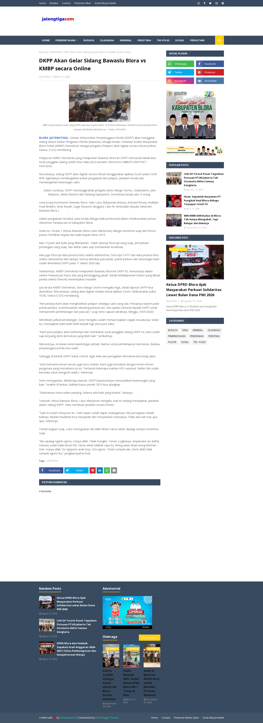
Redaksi (54, 3)
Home (42, 3)
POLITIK (172, 342)
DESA (185, 330)
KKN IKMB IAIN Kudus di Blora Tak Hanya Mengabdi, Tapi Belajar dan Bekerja (202, 219)
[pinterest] (222, 3)
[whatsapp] (199, 3)
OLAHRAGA (214, 330)
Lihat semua (149, 637)
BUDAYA (173, 330)
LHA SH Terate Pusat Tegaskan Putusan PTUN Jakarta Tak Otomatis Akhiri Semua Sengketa (204, 179)
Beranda (44, 52)
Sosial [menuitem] (179, 40)
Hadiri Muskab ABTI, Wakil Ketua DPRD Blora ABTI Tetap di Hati (131, 683)
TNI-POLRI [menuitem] (163, 40)
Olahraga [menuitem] (107, 40)
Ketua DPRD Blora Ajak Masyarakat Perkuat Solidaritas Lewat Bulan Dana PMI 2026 (193, 289)
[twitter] (210, 3)
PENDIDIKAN (197, 336)
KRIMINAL (198, 330)
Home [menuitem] (46, 40)
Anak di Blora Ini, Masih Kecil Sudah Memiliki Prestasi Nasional (151, 683)
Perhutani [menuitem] (197, 40)
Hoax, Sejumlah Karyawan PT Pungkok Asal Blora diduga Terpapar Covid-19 (202, 200)
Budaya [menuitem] (89, 40)
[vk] (210, 80)
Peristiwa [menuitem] (144, 40)
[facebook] (204, 3)
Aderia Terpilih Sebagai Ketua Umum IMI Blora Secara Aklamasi (109, 685)
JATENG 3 (47, 76)
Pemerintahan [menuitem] (65, 40)
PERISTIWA (56, 52)
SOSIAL (185, 342)
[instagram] (216, 3)
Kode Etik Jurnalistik (105, 3)
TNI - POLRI (199, 342)
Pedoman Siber (82, 3)
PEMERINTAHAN (176, 336)
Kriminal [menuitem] (126, 40)
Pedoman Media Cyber (186, 717)
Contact (66, 3)
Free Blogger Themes (107, 717)
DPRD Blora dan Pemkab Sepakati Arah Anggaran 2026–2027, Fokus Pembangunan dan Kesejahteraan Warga (76, 648)
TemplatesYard (68, 717)
